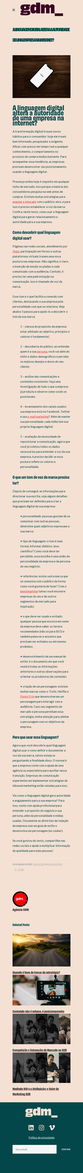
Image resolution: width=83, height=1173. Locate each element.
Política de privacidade (41, 1137)
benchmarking (29, 591)
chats (16, 251)
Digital (59, 864)
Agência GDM (38, 864)
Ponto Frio (27, 696)
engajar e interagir (24, 201)
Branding (51, 864)
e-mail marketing (38, 416)
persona (42, 351)
